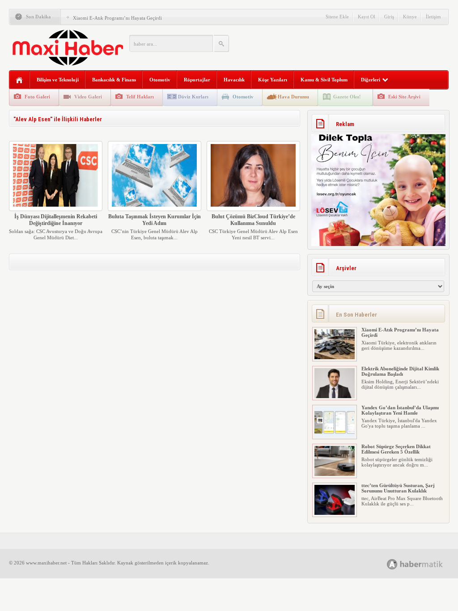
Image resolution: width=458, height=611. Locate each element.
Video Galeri (88, 96)
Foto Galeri (37, 96)
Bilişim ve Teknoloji (58, 79)
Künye (410, 16)
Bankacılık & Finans (114, 79)
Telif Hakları (140, 96)
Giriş (389, 16)
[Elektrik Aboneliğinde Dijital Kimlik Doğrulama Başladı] (334, 396)
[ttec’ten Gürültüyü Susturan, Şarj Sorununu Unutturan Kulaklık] (334, 513)
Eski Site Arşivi (404, 96)
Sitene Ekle (337, 16)
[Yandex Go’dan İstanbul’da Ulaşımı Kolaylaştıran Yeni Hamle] (334, 435)
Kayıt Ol (366, 16)
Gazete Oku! (347, 96)
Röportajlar (197, 79)
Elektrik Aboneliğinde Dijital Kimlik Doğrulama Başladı (400, 371)
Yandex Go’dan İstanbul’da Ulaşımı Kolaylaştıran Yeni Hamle (400, 410)
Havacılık (234, 79)
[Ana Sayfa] (19, 80)
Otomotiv (159, 79)
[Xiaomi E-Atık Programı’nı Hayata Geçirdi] (334, 357)
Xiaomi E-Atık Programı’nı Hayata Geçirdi (117, 18)
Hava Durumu (293, 96)
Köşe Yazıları (272, 79)
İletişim (433, 16)
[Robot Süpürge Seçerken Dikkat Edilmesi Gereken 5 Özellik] (334, 474)
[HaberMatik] (425, 564)
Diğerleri (370, 79)
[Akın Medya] (392, 564)
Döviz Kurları (193, 96)
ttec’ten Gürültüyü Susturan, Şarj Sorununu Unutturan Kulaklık (398, 488)
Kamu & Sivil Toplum (324, 79)
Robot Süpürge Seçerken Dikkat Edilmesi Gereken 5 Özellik (396, 449)
